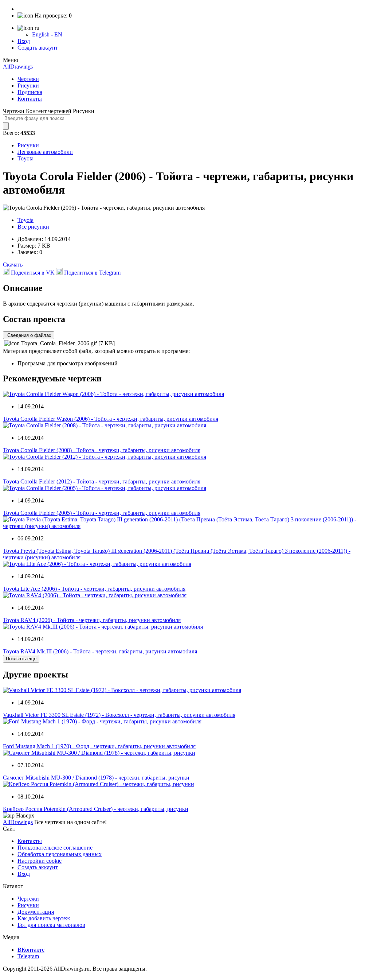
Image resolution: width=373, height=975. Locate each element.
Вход (23, 41)
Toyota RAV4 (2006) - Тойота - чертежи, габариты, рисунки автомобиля (92, 620)
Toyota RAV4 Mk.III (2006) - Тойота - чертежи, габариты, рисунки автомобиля (100, 651)
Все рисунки (33, 227)
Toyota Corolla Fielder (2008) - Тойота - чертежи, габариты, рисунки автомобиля (101, 450)
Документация (35, 912)
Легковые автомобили (45, 152)
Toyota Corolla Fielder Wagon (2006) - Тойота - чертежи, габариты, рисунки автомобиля (110, 419)
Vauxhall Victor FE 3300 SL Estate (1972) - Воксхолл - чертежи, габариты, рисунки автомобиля (119, 715)
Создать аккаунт (37, 47)
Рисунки (28, 85)
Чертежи (28, 79)
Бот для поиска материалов (51, 925)
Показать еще (21, 658)
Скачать (13, 264)
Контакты (29, 99)
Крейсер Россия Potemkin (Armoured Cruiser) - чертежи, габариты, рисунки (95, 809)
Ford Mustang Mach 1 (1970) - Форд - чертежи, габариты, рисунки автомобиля (99, 746)
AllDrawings (18, 66)
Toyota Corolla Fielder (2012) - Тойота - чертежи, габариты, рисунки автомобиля (101, 481)
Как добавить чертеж (43, 918)
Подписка (29, 92)
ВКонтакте (30, 950)
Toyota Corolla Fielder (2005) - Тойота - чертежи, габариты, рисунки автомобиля (101, 513)
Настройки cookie (39, 861)
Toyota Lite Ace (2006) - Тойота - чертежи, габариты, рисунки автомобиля (94, 589)
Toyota (25, 158)
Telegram (28, 956)
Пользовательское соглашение (55, 847)
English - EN (47, 34)
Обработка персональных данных (59, 854)
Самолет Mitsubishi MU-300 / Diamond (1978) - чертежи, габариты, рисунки (96, 777)
